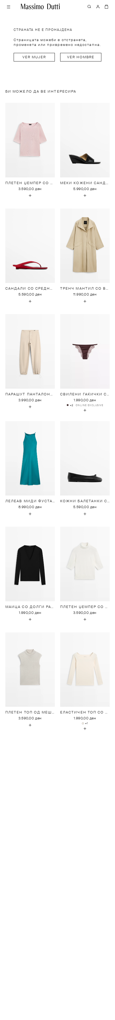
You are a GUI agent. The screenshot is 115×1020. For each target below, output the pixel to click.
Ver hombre (81, 57)
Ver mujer (34, 57)
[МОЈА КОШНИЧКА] (106, 6)
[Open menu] (8, 6)
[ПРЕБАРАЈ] (89, 6)
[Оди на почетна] (40, 6)
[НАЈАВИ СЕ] (98, 6)
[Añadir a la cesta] (30, 195)
